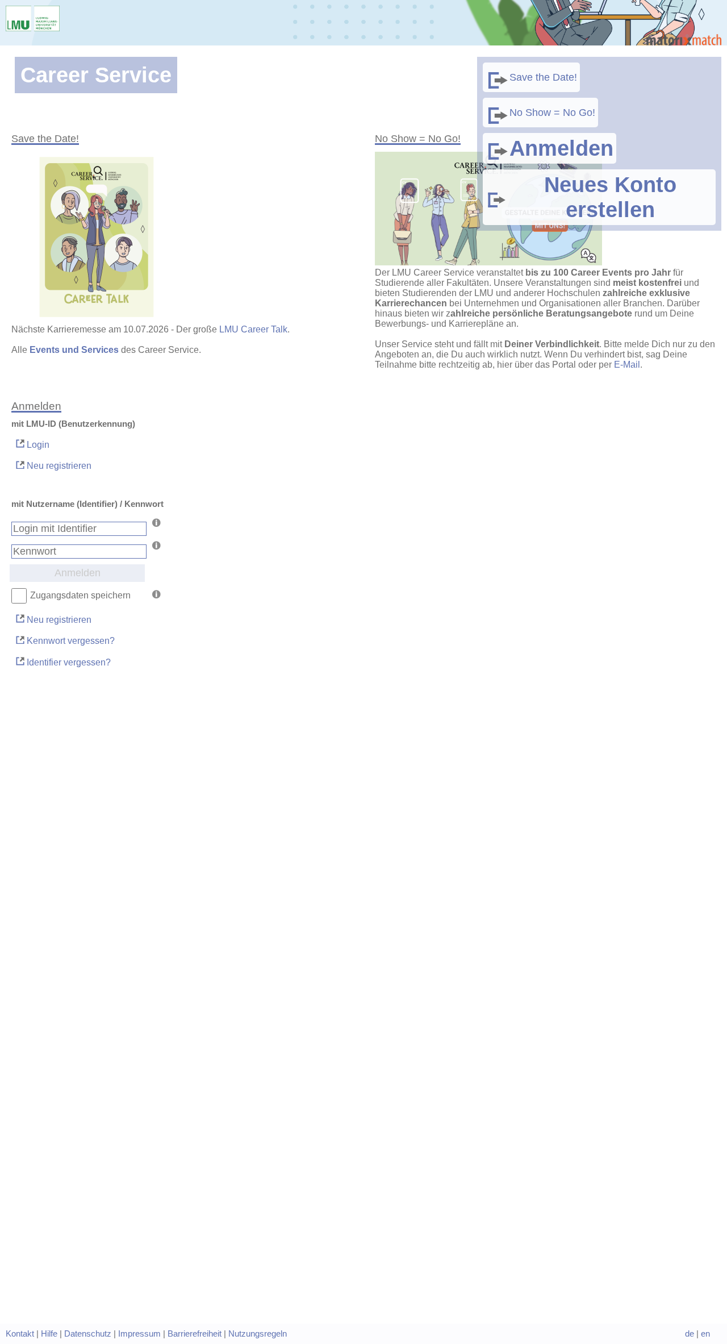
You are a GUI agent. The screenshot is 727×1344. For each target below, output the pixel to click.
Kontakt (20, 1333)
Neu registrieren (57, 466)
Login (36, 445)
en (705, 1333)
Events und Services (74, 350)
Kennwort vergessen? (69, 641)
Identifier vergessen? (67, 662)
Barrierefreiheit (195, 1333)
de (689, 1333)
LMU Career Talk (253, 329)
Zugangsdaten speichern (80, 595)
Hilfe (49, 1333)
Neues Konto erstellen (610, 197)
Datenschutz (87, 1333)
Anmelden (561, 148)
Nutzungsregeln (257, 1333)
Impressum (139, 1333)
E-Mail (627, 364)
